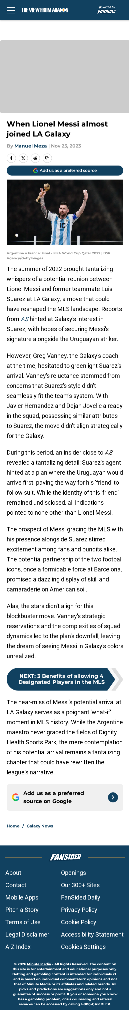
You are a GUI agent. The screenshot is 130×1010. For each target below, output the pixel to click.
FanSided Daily (80, 897)
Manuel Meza (30, 146)
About (13, 872)
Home (13, 825)
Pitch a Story (22, 909)
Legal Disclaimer (27, 934)
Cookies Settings (83, 946)
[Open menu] (11, 10)
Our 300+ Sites (80, 885)
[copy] (47, 158)
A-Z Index (18, 946)
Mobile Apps (21, 897)
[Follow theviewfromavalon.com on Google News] (113, 797)
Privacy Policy (79, 909)
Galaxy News (40, 825)
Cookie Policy (78, 922)
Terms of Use (23, 922)
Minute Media (39, 964)
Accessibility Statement (92, 934)
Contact (15, 885)
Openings (73, 872)
